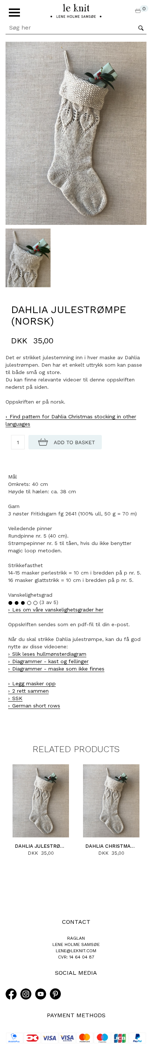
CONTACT (76, 921)
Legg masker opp (34, 683)
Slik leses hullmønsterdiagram (49, 654)
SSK (17, 698)
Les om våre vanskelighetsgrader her (57, 610)
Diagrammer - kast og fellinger (50, 661)
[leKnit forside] (76, 10)
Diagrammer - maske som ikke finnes (58, 669)
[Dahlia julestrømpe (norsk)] (76, 133)
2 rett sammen (30, 691)
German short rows (36, 706)
